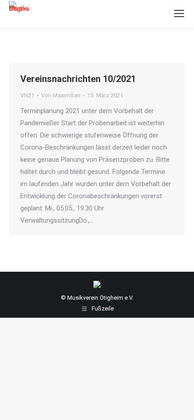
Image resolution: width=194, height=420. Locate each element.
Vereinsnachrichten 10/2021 (78, 78)
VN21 (27, 95)
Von (60, 95)
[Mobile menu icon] (179, 13)
